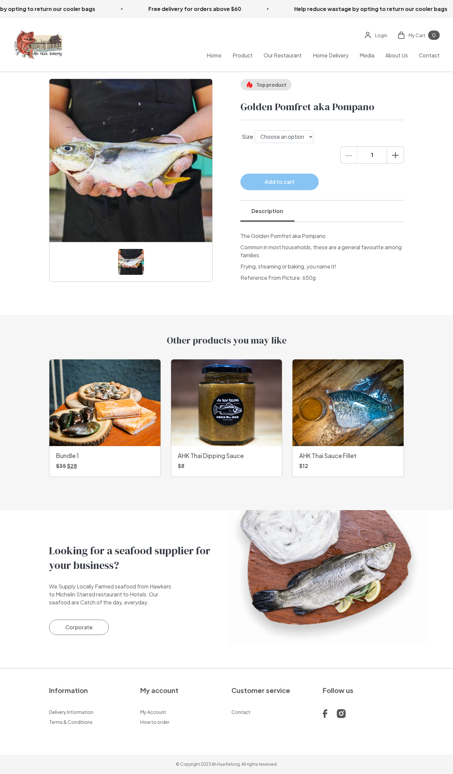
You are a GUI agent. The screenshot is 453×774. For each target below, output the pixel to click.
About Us (396, 54)
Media (366, 54)
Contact (429, 54)
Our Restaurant (283, 54)
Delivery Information (71, 712)
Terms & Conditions (71, 722)
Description (267, 210)
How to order (154, 722)
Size (247, 136)
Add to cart (279, 181)
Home (214, 54)
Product (242, 54)
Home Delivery (331, 54)
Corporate (79, 627)
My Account (153, 712)
